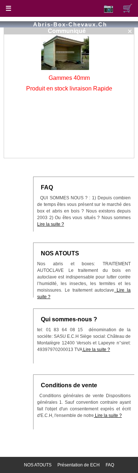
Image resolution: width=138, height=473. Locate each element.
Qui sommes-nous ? (69, 319)
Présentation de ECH (78, 465)
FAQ (47, 187)
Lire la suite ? (50, 224)
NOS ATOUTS (60, 253)
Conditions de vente (69, 385)
